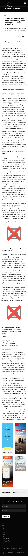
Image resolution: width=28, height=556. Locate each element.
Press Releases (5, 530)
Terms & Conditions (7, 542)
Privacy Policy (5, 540)
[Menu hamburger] (20, 3)
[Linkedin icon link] (13, 501)
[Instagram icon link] (18, 501)
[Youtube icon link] (16, 501)
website (4, 333)
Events (3, 532)
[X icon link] (21, 501)
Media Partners (5, 538)
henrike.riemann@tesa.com (12, 345)
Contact (4, 543)
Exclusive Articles (6, 529)
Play (3, 527)
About (3, 536)
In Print (3, 534)
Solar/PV (4, 525)
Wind (3, 523)
